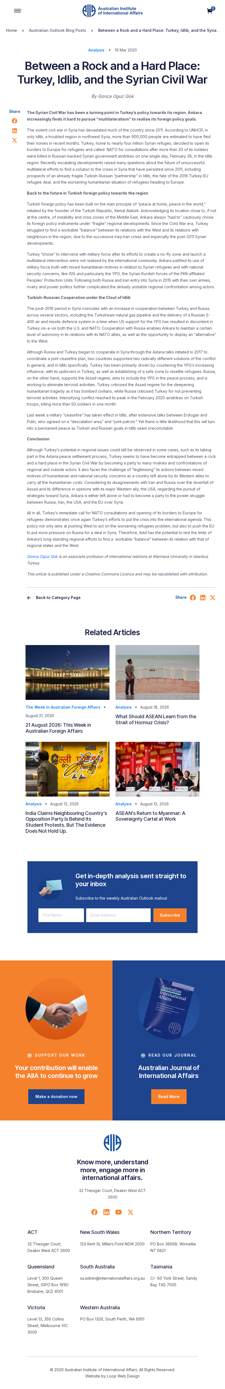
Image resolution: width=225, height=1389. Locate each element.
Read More (168, 1096)
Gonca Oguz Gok (42, 556)
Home (11, 30)
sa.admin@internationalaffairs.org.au (112, 1278)
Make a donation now (56, 1096)
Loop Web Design (123, 1376)
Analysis (96, 50)
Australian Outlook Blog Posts (57, 30)
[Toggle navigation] (17, 10)
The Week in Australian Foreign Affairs (63, 707)
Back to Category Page (58, 597)
